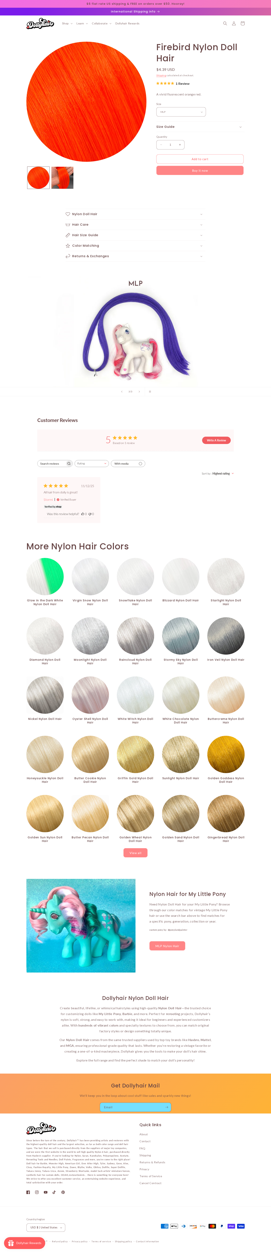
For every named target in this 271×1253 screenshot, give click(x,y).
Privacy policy (80, 1241)
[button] (67, 23)
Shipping (161, 75)
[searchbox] (51, 463)
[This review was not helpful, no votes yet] (89, 514)
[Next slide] (139, 391)
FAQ (142, 1148)
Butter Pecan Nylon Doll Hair (90, 839)
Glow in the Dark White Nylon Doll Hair (45, 602)
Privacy (144, 1169)
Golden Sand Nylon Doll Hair (180, 839)
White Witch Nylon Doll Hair (135, 720)
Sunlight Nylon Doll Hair (180, 778)
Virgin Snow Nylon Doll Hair (90, 602)
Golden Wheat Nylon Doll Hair (135, 839)
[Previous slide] (121, 391)
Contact (145, 1141)
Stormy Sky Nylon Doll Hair (181, 661)
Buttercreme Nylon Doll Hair (226, 720)
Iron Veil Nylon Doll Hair (226, 660)
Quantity (161, 136)
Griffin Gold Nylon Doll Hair (135, 780)
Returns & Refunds (152, 1162)
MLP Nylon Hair (167, 946)
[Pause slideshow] (149, 391)
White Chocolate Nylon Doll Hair (180, 720)
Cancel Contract (150, 1183)
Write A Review (216, 440)
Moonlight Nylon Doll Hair (90, 661)
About (143, 1134)
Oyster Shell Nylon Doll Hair (90, 720)
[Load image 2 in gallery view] (62, 178)
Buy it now (200, 170)
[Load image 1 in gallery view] (38, 178)
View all (135, 853)
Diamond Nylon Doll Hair (45, 661)
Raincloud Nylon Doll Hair (135, 661)
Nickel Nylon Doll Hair (45, 719)
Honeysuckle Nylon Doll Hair (45, 780)
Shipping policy (123, 1241)
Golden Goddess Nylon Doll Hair (226, 780)
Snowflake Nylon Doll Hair (135, 602)
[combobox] (92, 463)
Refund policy (60, 1241)
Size (158, 104)
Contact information (147, 1241)
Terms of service (101, 1241)
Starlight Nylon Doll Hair (226, 602)
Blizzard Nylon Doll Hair (180, 600)
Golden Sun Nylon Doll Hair (45, 839)
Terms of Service (150, 1176)
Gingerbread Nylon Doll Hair (226, 839)
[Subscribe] (166, 1107)
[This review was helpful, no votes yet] (82, 514)
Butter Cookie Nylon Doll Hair (90, 780)
